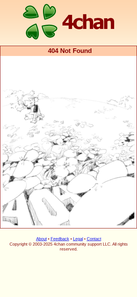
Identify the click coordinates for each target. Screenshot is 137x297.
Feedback (60, 238)
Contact (94, 238)
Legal (78, 238)
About (41, 238)
